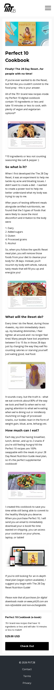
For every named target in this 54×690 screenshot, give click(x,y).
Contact (27, 669)
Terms (27, 676)
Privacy (27, 683)
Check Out (27, 646)
